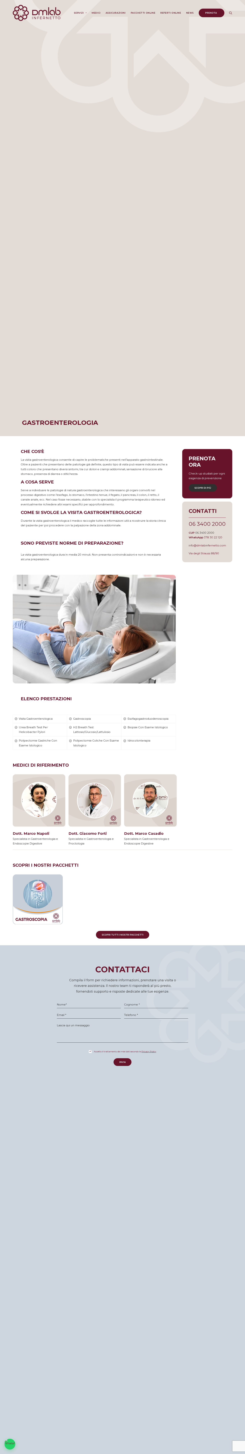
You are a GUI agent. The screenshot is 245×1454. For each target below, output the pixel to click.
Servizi (79, 12)
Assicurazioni (116, 12)
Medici (96, 12)
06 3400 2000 (207, 524)
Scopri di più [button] (202, 488)
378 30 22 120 (213, 537)
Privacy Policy (149, 1051)
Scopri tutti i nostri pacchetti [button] (122, 934)
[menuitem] (80, 13)
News (190, 12)
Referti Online (170, 12)
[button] (230, 13)
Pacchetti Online (143, 12)
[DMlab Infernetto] (37, 13)
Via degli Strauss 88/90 (204, 553)
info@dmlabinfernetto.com (207, 545)
